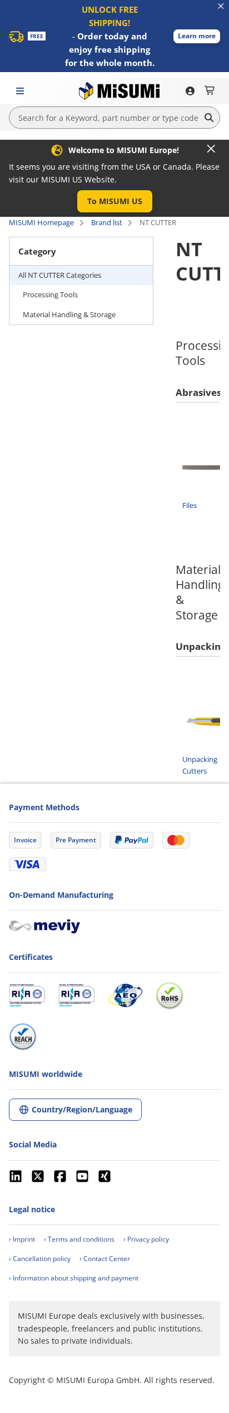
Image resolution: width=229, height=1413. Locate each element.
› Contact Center (104, 1258)
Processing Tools (50, 294)
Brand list (106, 222)
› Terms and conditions (79, 1239)
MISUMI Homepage (41, 222)
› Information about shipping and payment (73, 1278)
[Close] (211, 148)
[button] (196, 36)
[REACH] (23, 1036)
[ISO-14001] (76, 995)
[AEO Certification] (125, 995)
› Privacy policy (146, 1239)
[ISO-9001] (27, 995)
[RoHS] (169, 995)
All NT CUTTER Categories (59, 275)
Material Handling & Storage (69, 314)
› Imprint (22, 1239)
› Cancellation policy (40, 1258)
